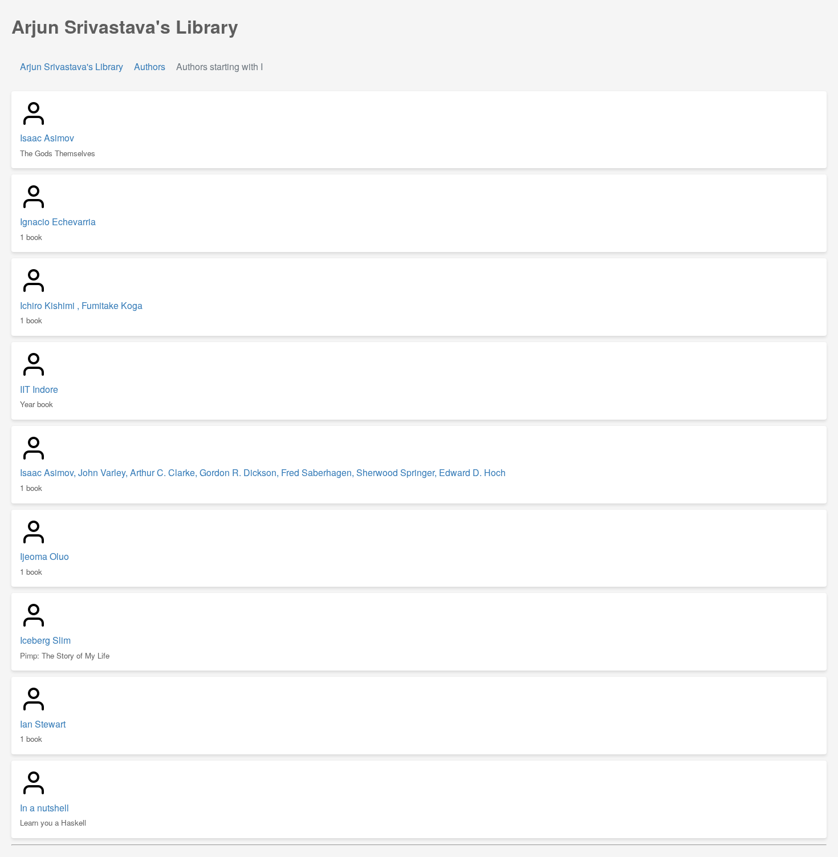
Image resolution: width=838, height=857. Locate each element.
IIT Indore (39, 389)
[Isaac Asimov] (33, 123)
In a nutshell (44, 807)
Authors (149, 66)
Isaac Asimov (47, 137)
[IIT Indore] (33, 374)
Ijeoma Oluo (44, 556)
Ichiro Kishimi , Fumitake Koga (81, 305)
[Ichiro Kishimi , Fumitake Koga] (33, 290)
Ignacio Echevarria (58, 221)
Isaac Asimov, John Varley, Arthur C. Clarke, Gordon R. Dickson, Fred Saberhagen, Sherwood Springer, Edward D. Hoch (263, 472)
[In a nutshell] (33, 792)
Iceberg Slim (45, 640)
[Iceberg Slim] (33, 625)
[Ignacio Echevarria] (33, 206)
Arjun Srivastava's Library (72, 66)
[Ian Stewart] (33, 709)
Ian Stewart (43, 723)
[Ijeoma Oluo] (33, 542)
